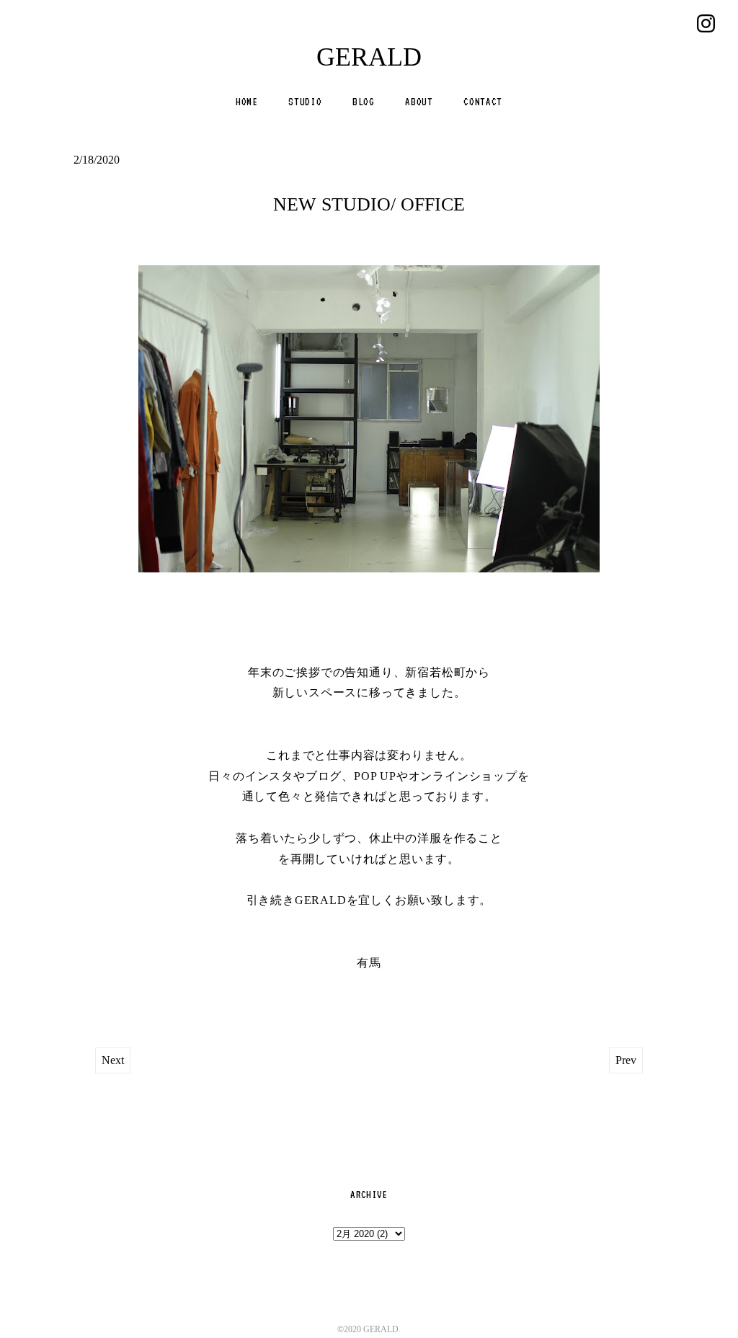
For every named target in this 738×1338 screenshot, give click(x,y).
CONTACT (482, 101)
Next (113, 1060)
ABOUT (418, 101)
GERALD (369, 57)
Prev (625, 1060)
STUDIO (304, 101)
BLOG (363, 101)
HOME (247, 101)
